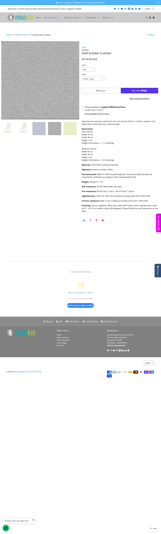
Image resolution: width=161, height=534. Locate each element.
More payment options (139, 98)
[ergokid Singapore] (20, 17)
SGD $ (147, 9)
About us (106, 17)
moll (84, 47)
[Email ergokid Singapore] (139, 9)
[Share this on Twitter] (84, 220)
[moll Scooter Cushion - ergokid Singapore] (40, 80)
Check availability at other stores (97, 114)
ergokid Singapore (19, 372)
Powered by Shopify (33, 372)
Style (84, 74)
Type (84, 65)
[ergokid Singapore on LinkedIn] (136, 9)
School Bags (90, 17)
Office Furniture (71, 17)
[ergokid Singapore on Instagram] (129, 9)
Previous (151, 34)
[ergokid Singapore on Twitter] (115, 9)
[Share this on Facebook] (90, 220)
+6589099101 (122, 343)
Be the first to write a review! (80, 305)
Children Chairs (22, 35)
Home (38, 17)
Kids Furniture (51, 17)
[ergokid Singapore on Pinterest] (125, 9)
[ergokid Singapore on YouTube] (122, 9)
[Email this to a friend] (102, 220)
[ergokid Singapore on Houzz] (132, 9)
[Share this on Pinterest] (96, 220)
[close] (158, 2)
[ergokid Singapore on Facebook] (118, 9)
